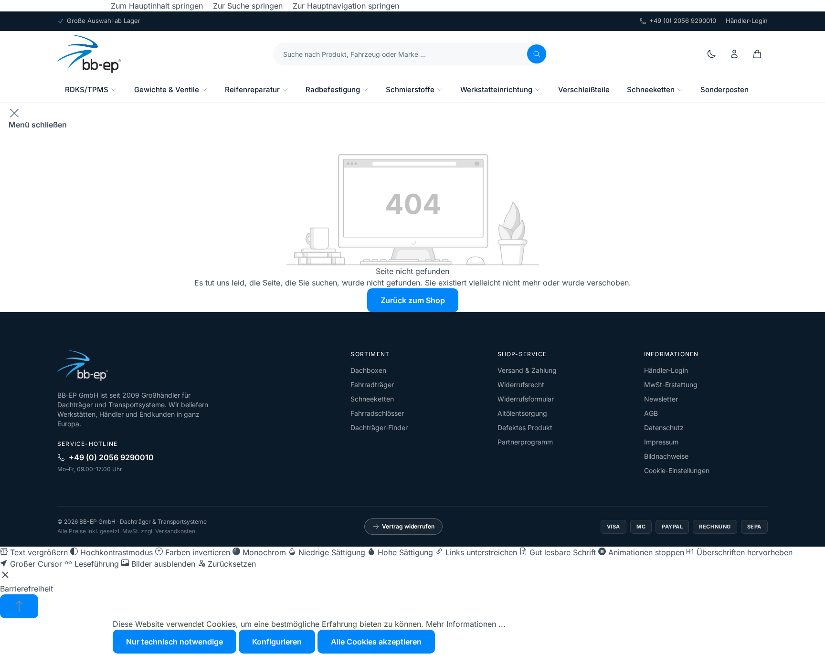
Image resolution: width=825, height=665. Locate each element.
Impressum (661, 442)
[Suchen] (536, 53)
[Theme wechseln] (711, 53)
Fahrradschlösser (377, 413)
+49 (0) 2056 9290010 (682, 20)
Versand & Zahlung (527, 370)
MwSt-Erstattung (671, 384)
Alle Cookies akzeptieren (376, 641)
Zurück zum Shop (413, 300)
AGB (651, 413)
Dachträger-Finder (379, 427)
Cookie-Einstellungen (676, 470)
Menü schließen (38, 124)
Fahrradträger (372, 384)
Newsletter (661, 399)
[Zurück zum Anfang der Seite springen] (19, 606)
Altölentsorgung (522, 413)
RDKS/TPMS (86, 89)
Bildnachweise (666, 456)
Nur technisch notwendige (174, 641)
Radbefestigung (333, 89)
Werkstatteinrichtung (496, 89)
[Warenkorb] (757, 53)
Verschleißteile (584, 89)
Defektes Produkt (524, 427)
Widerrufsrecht (520, 384)
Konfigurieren (277, 641)
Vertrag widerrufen (408, 526)
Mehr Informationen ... (466, 624)
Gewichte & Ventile (166, 89)
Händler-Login (747, 20)
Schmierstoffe (410, 89)
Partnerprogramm (525, 442)
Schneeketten (651, 89)
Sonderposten (724, 89)
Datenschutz (664, 427)
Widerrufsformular (525, 399)
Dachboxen (368, 370)
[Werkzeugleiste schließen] (5, 576)
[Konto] (734, 53)
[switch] (34, 552)
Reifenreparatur (252, 89)
